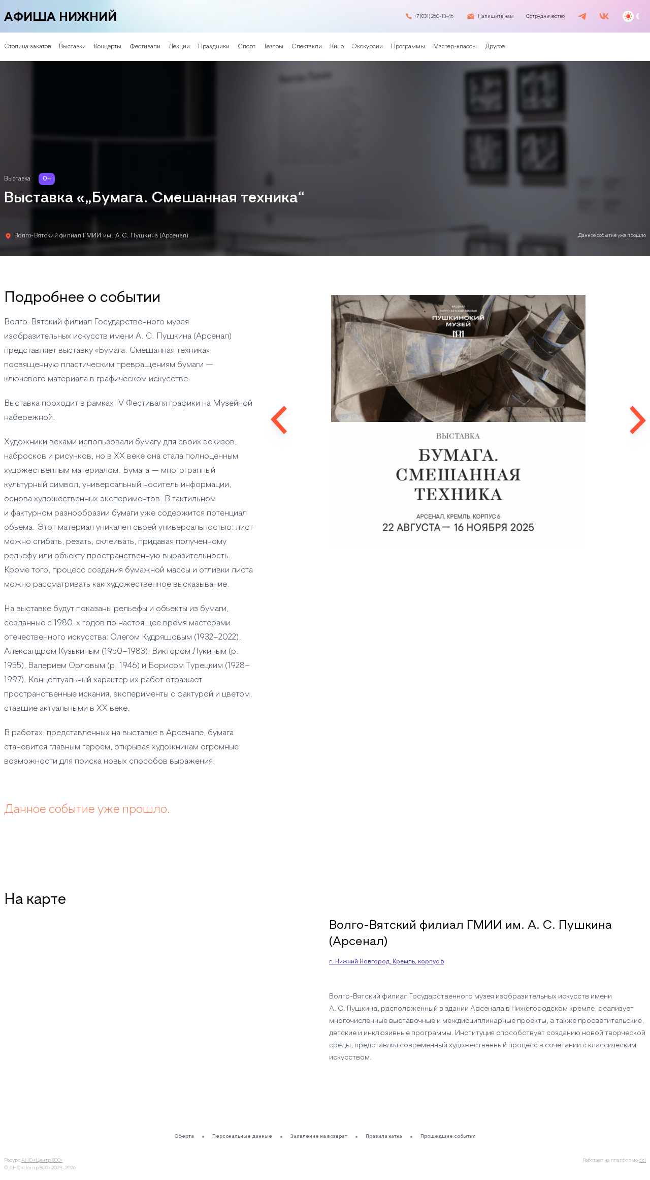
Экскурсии (367, 47)
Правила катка (384, 1136)
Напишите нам (496, 16)
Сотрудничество (545, 16)
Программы (408, 47)
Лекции (179, 47)
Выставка (17, 179)
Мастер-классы (455, 47)
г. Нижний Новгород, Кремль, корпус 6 (386, 962)
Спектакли (306, 47)
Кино (337, 47)
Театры (273, 47)
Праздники (214, 47)
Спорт (246, 47)
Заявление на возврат (318, 1136)
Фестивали (144, 47)
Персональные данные (242, 1136)
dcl (642, 1160)
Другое (495, 47)
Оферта (184, 1136)
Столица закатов (27, 47)
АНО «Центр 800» (41, 1160)
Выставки (72, 47)
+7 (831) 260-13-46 (433, 16)
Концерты (107, 47)
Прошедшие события (448, 1136)
